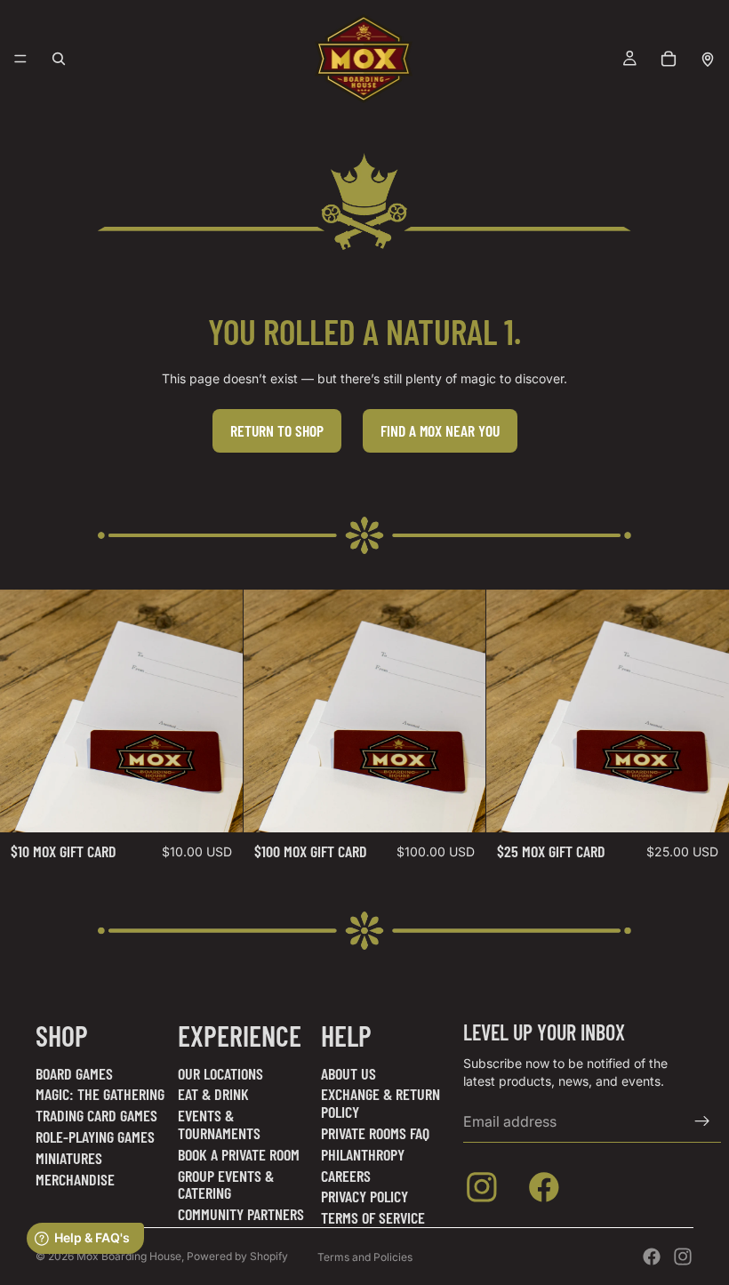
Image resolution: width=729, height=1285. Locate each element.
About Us (348, 1073)
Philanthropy (363, 1154)
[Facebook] (651, 1256)
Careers (346, 1175)
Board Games (74, 1073)
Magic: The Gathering (100, 1094)
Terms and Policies (365, 1257)
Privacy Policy (364, 1196)
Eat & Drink (213, 1094)
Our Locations (220, 1073)
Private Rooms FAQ (375, 1133)
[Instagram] (682, 1256)
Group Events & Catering (226, 1184)
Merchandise (75, 1179)
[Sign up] (702, 1121)
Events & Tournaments (219, 1124)
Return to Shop (277, 430)
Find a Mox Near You (440, 430)
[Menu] (20, 58)
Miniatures (69, 1158)
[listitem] (485, 1191)
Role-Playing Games (95, 1136)
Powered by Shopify (237, 1256)
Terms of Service (373, 1217)
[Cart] (668, 58)
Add (230, 805)
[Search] (58, 58)
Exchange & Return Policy (380, 1102)
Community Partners (241, 1214)
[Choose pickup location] (707, 58)
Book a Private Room (239, 1154)
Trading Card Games (96, 1115)
